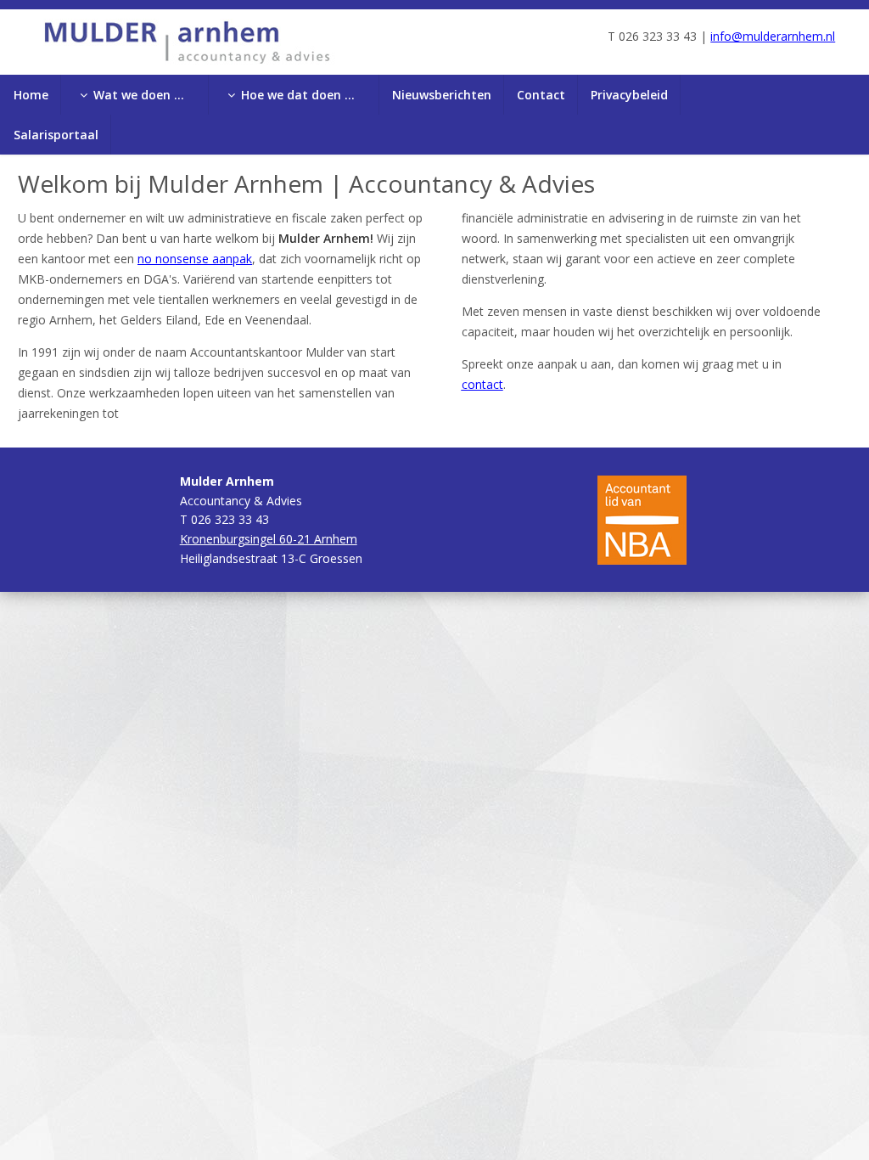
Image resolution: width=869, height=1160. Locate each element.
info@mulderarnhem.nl (772, 36)
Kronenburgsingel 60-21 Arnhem (268, 539)
